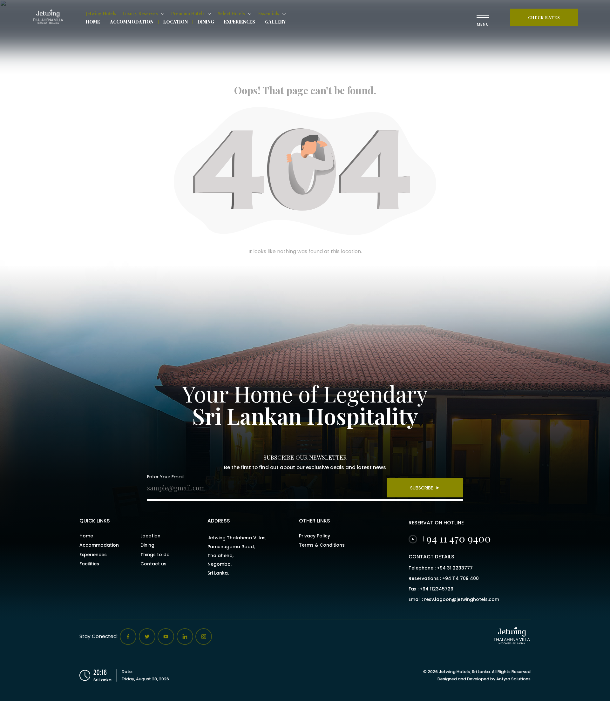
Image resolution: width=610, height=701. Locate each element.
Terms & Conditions (322, 545)
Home (93, 22)
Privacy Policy (314, 536)
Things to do (155, 554)
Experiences (239, 22)
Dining (206, 22)
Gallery (275, 22)
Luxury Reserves (140, 14)
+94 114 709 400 (460, 578)
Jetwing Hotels (101, 14)
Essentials (268, 14)
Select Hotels (231, 14)
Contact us (153, 564)
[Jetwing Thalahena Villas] (49, 17)
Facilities (89, 564)
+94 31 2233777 (455, 568)
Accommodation (131, 22)
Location (175, 22)
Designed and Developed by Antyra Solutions (484, 679)
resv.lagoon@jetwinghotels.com (461, 599)
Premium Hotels (188, 14)
